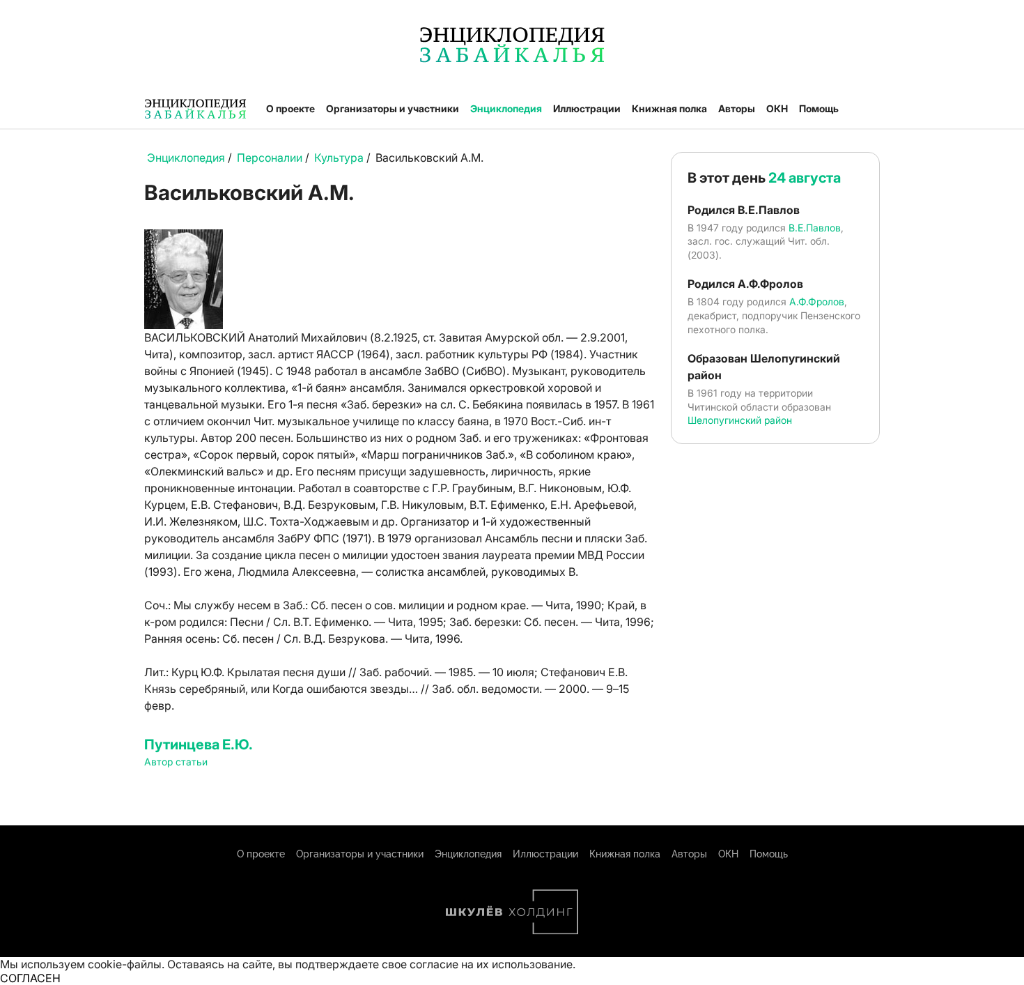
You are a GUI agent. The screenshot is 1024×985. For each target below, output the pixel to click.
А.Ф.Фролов (816, 301)
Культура (339, 158)
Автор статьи (176, 762)
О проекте (290, 108)
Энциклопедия (506, 108)
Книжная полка (669, 108)
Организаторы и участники (392, 108)
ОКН (777, 108)
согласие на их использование (491, 964)
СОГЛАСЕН (30, 978)
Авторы (736, 108)
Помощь (819, 108)
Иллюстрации (587, 108)
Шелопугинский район (740, 420)
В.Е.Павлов (815, 228)
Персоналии (269, 158)
